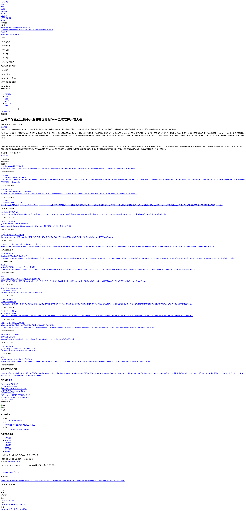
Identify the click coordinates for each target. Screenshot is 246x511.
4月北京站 (12, 235)
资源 (5, 34)
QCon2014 (4, 175)
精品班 (3, 9)
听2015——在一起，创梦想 (18, 267)
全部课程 (4, 30)
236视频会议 (89, 481)
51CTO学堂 (8, 429)
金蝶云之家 (21, 323)
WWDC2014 (5, 221)
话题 (6, 99)
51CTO (10, 189)
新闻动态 (8, 440)
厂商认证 (30, 30)
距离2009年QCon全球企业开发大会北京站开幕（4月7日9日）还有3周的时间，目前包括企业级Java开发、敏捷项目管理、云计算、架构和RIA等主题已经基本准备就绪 (57, 237)
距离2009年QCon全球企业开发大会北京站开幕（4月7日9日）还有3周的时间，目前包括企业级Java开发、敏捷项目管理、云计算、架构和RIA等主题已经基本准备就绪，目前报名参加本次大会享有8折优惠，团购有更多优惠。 (76, 361)
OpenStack (4, 265)
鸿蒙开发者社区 (6, 18)
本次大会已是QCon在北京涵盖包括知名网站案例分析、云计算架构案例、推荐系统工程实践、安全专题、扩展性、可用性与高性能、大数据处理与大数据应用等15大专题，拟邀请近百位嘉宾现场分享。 (69, 168)
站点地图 (8, 443)
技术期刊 (8, 103)
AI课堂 (3, 20)
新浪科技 (4, 481)
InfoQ (2, 357)
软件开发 (7, 346)
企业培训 (4, 16)
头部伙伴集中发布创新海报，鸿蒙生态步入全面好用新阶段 (90, 373)
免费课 (3, 13)
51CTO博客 (8, 425)
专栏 (14, 34)
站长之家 (51, 481)
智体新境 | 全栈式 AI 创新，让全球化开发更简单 (54, 373)
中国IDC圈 (97, 481)
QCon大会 (4, 189)
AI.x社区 (32, 425)
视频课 (3, 27)
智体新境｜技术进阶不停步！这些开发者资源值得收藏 (19, 373)
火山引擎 (122, 481)
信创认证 (18, 30)
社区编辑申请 (5, 111)
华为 (17, 334)
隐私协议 (8, 451)
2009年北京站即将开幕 (16, 359)
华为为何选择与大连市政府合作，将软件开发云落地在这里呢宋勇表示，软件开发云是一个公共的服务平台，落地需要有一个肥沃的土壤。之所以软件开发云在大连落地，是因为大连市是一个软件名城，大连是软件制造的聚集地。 (78, 327)
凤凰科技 (22, 481)
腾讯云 (19, 288)
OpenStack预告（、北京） (15, 256)
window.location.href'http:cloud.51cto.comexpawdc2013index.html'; (21, 292)
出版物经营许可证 (13, 472)
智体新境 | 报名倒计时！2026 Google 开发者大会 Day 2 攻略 (192, 373)
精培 (13, 429)
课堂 (11, 34)
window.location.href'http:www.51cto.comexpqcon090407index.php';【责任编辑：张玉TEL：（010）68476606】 (36, 226)
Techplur (20, 420)
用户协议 (8, 449)
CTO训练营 (25, 429)
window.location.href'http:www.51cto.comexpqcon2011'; (18, 350)
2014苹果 (9, 212)
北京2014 (12, 166)
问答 (8, 34)
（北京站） (13, 202)
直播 (17, 34)
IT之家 (72, 481)
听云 (2, 276)
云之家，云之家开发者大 (9, 311)
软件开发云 (9, 254)
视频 (6, 96)
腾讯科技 (10, 481)
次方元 (116, 481)
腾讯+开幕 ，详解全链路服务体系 (20, 279)
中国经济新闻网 (64, 481)
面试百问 (8, 337)
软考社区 (4, 11)
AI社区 (7, 101)
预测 (10, 221)
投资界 (111, 481)
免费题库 (50, 30)
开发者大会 (13, 288)
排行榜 (12, 27)
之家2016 (8, 302)
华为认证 (24, 30)
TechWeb (40, 481)
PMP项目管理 (42, 30)
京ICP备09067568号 (13, 461)
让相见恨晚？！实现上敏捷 (21, 244)
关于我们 (8, 438)
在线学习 (4, 32)
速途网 (56, 481)
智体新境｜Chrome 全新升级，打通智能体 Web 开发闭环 (24, 375)
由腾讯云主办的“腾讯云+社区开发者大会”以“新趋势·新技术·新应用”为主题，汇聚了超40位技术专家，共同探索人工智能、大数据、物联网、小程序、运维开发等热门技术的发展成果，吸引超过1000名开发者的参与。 (74, 281)
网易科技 (16, 481)
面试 (2, 346)
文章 (2, 34)
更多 (10, 380)
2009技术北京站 (14, 224)
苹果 (13, 221)
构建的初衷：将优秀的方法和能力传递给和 (28, 325)
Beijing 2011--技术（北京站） (19, 349)
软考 (13, 30)
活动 (6, 106)
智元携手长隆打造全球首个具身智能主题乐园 (156, 373)
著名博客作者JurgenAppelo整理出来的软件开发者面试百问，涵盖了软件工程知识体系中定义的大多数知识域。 (38, 339)
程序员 (12, 346)
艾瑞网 (45, 481)
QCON (3, 232)
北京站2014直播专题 (16, 191)
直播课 (21, 27)
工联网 (76, 481)
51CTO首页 (5, 2)
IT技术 (35, 30)
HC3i (16, 420)
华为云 (3, 254)
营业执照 (4, 472)
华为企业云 (4, 155)
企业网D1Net (105, 481)
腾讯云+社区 (5, 288)
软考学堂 (27, 27)
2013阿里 (8, 290)
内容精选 (8, 94)
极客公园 (82, 481)
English (7, 447)
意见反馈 (8, 445)
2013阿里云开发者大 (8, 299)
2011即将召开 (13, 177)
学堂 (2, 6)
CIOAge (12, 420)
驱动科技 (28, 481)
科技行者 (35, 481)
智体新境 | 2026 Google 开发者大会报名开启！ (125, 373)
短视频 (17, 27)
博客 (2, 4)
